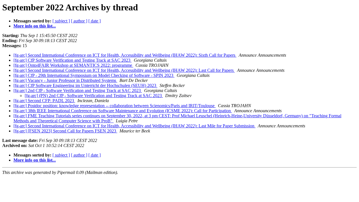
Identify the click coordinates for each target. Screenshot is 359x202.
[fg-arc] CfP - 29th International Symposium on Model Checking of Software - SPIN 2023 (93, 75)
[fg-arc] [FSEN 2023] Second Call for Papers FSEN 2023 (65, 130)
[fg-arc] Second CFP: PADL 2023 (44, 100)
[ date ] (94, 21)
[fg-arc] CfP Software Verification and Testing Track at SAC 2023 (72, 60)
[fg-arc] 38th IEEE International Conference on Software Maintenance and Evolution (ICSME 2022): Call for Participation (122, 110)
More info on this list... (34, 26)
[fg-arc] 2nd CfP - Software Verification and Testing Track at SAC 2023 (77, 90)
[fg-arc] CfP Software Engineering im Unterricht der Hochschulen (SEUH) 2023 (85, 85)
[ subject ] (61, 21)
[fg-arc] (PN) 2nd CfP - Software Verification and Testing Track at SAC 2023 (94, 95)
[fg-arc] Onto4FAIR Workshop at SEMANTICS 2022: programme (73, 65)
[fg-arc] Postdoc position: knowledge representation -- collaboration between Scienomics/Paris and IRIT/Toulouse (114, 105)
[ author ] (79, 21)
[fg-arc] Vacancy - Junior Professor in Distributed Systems (65, 80)
